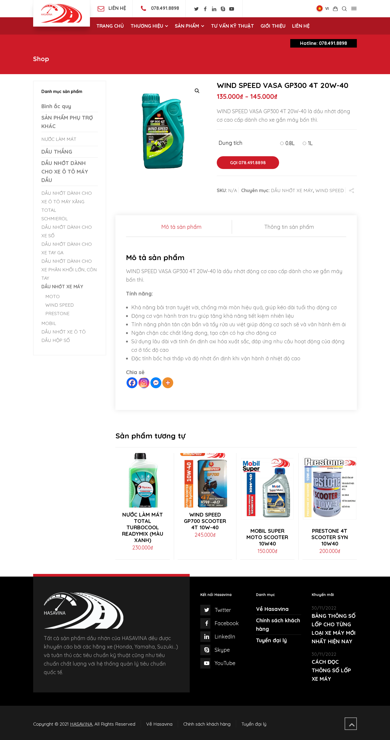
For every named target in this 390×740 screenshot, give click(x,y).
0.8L (290, 143)
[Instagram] (143, 382)
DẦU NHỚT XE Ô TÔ (63, 332)
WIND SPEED (329, 190)
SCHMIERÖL (54, 218)
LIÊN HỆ (117, 8)
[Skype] (222, 9)
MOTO (52, 296)
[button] (197, 91)
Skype (222, 649)
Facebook (227, 623)
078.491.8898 (165, 8)
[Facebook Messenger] (155, 382)
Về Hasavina (272, 609)
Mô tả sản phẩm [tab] (181, 226)
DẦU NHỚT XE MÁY (292, 190)
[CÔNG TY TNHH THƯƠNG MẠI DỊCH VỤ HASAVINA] (61, 13)
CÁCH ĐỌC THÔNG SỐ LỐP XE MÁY (331, 670)
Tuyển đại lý (271, 640)
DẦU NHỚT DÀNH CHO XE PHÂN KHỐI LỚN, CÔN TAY (69, 269)
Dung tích (230, 143)
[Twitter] (196, 9)
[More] (167, 382)
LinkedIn (225, 636)
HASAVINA (81, 724)
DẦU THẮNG (56, 151)
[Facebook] (205, 9)
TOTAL (48, 210)
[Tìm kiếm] (344, 9)
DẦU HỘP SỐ (55, 340)
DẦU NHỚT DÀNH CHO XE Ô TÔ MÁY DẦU (64, 171)
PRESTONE (57, 313)
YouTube (225, 663)
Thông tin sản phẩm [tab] (289, 226)
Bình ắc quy (56, 106)
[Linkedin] (214, 9)
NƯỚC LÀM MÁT (58, 139)
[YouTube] (231, 9)
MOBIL (48, 323)
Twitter (223, 610)
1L (310, 143)
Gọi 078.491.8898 (248, 162)
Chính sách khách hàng (207, 724)
